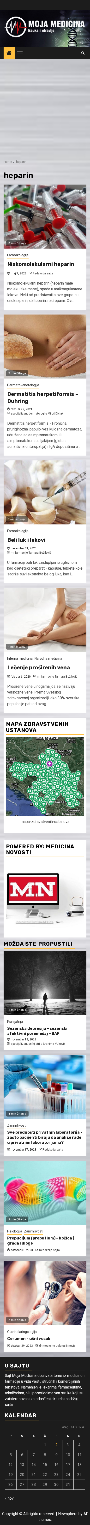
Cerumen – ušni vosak (28, 1338)
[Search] (83, 53)
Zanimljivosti (16, 1125)
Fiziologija (14, 1231)
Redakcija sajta (43, 273)
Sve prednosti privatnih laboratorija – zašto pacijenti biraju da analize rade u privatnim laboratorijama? (45, 1137)
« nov (9, 1498)
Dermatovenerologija (23, 385)
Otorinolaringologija (22, 1332)
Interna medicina (20, 658)
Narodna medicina (48, 658)
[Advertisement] (45, 107)
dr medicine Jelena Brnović (57, 1345)
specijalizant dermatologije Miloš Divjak (37, 413)
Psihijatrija (15, 1022)
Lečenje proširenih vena (38, 667)
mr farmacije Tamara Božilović (31, 552)
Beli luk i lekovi (26, 540)
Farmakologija (18, 255)
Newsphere (68, 1513)
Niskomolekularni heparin (40, 264)
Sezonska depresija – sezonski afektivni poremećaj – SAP (37, 1031)
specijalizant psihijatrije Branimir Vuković (38, 1043)
